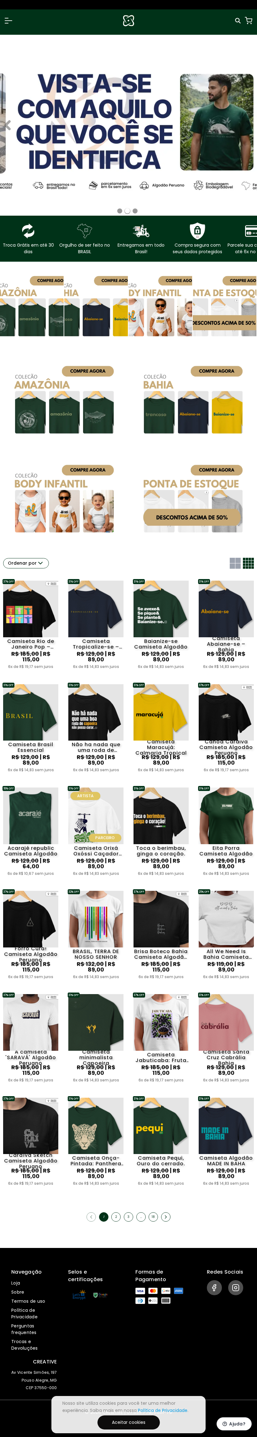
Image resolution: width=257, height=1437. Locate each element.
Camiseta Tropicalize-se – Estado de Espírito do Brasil (96, 644)
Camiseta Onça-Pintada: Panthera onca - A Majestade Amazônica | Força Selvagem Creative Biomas (96, 1161)
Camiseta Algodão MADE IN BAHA (226, 1161)
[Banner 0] (119, 210)
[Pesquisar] (238, 21)
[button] (8, 20)
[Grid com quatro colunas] (248, 563)
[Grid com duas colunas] (235, 563)
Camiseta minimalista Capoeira (96, 1057)
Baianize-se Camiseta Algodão (161, 644)
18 (153, 1216)
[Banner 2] (135, 210)
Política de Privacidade (24, 1313)
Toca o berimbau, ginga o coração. (161, 851)
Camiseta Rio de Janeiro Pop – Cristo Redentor (30, 644)
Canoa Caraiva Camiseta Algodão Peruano (226, 747)
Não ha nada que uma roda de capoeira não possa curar (96, 747)
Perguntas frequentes (24, 1329)
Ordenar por (22, 563)
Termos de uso (28, 1301)
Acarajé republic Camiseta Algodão (31, 851)
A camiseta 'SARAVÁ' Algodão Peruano (30, 1057)
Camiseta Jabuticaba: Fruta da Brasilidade (160, 1057)
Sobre (17, 1292)
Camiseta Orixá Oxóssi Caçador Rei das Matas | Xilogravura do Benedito (96, 851)
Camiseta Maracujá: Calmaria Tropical (161, 747)
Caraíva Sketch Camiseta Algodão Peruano (31, 1161)
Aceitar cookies (128, 1422)
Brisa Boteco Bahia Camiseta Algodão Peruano (161, 954)
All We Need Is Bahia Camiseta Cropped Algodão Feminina (226, 954)
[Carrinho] (248, 20)
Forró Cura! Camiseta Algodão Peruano (31, 954)
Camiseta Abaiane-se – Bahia (226, 644)
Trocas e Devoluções (24, 1344)
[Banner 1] (127, 210)
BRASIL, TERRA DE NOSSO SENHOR (96, 954)
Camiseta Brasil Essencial (30, 747)
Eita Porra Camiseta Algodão (226, 851)
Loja (15, 1283)
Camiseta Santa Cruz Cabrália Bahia (226, 1057)
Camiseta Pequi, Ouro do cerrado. (161, 1161)
